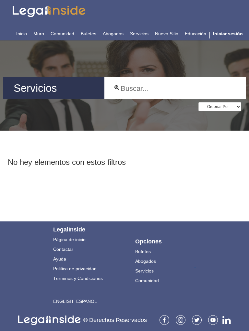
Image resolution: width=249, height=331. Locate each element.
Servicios (144, 270)
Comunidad (147, 280)
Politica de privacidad (75, 268)
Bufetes (143, 251)
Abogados (145, 261)
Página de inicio (69, 239)
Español (86, 301)
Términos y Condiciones (78, 278)
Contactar (63, 249)
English (63, 301)
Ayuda (59, 259)
